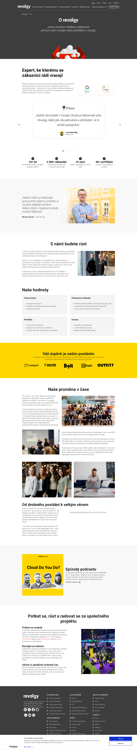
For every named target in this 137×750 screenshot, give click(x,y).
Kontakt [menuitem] (97, 733)
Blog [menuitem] (96, 701)
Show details (27, 747)
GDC (48, 637)
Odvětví (74, 7)
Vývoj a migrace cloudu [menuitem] (55, 704)
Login (109, 3)
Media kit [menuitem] (97, 727)
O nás (93, 3)
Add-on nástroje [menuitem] (53, 721)
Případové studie (85, 7)
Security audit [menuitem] (53, 727)
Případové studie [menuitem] (99, 698)
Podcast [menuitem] (97, 710)
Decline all (120, 743)
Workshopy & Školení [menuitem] (55, 733)
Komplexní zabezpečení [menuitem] (55, 707)
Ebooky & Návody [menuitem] (100, 704)
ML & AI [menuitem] (74, 698)
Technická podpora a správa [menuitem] (57, 714)
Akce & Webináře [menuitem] (99, 707)
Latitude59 (25, 639)
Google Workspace (50, 7)
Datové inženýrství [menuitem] (77, 701)
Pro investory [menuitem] (98, 730)
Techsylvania (45, 639)
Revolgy (24, 14)
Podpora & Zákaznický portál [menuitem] (57, 730)
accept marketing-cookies (84, 512)
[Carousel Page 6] (72, 150)
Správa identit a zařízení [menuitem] (78, 710)
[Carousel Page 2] (64, 150)
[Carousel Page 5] (70, 150)
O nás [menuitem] (96, 718)
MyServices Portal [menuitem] (100, 721)
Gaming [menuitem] (74, 730)
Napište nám (114, 7)
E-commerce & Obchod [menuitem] (78, 721)
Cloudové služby (37, 7)
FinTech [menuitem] (74, 727)
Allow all (120, 738)
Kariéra (98, 3)
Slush (58, 639)
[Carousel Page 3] (66, 150)
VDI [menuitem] (73, 704)
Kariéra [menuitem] (97, 724)
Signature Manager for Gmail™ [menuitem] (80, 714)
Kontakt (104, 3)
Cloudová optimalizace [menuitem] (55, 710)
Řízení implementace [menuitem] (55, 724)
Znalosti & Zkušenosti (98, 7)
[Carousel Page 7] (74, 150)
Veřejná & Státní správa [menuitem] (78, 733)
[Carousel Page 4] (68, 150)
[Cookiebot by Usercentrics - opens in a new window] (13, 747)
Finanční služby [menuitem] (76, 724)
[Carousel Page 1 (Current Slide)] (63, 150)
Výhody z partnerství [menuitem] (54, 698)
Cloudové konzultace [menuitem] (55, 701)
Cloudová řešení (64, 7)
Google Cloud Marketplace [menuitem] (79, 707)
